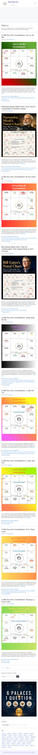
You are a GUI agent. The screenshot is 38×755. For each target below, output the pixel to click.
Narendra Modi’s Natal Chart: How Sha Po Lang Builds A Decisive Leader (18, 108)
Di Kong (7, 167)
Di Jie (4, 167)
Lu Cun (29, 167)
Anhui (3, 743)
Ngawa (9, 733)
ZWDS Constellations (14, 96)
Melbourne (4, 747)
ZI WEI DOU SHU (6, 96)
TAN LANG (10, 169)
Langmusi (20, 733)
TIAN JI (9, 381)
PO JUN (7, 97)
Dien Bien (13, 743)
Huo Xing (22, 167)
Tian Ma (15, 97)
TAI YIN (2, 239)
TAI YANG (12, 97)
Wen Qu (29, 97)
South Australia (15, 745)
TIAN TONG (20, 97)
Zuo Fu (5, 99)
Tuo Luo (26, 381)
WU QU (33, 97)
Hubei (8, 743)
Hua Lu (4, 97)
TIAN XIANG (15, 169)
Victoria (9, 747)
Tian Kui (6, 239)
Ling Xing (26, 167)
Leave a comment (6, 100)
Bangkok (32, 745)
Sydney (17, 738)
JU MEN (10, 735)
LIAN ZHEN (22, 238)
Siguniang (32, 740)
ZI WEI (21, 592)
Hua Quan (18, 167)
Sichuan (4, 733)
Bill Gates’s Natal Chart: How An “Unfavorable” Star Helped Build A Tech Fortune (17, 249)
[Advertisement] (19, 14)
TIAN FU (6, 381)
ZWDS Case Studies (16, 166)
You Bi (2, 99)
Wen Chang (25, 97)
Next (8, 667)
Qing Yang (6, 169)
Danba (23, 743)
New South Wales (5, 738)
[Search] (17, 676)
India (4, 166)
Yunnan (28, 743)
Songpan (16, 740)
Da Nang (19, 743)
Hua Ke (10, 167)
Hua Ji (10, 310)
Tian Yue (15, 239)
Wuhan (9, 745)
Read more (23, 163)
